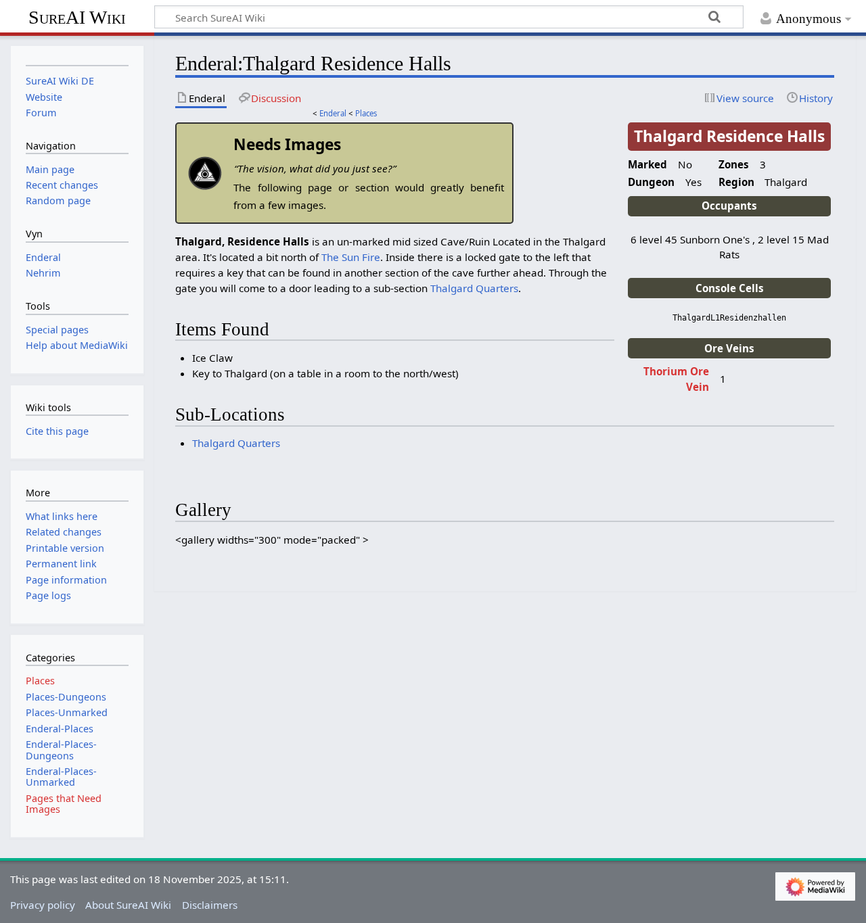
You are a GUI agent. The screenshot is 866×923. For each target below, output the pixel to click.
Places (366, 113)
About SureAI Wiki (128, 905)
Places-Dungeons (66, 696)
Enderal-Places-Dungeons (61, 749)
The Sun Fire (350, 257)
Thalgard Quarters (474, 288)
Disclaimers (209, 905)
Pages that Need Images (63, 803)
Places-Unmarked (67, 712)
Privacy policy (42, 905)
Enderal (332, 113)
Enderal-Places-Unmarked (61, 776)
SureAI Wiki (77, 17)
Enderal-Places (59, 728)
